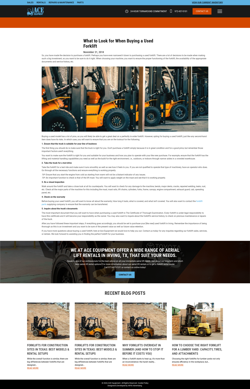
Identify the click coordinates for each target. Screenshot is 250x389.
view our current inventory (207, 2)
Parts (80, 2)
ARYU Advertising (135, 386)
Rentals (41, 2)
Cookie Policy (143, 383)
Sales (30, 2)
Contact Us (202, 11)
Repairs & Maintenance (61, 2)
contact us (128, 267)
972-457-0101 (181, 11)
